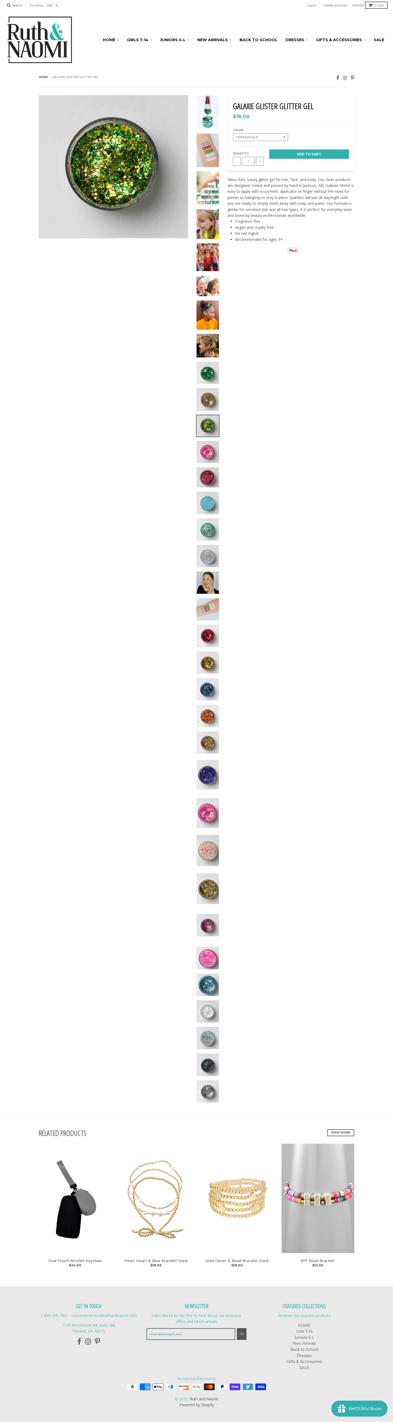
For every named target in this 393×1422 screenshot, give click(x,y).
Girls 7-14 (137, 39)
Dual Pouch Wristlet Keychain (75, 1260)
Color (238, 130)
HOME (109, 39)
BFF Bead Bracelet (318, 1260)
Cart (379, 5)
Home (43, 77)
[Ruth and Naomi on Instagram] (345, 78)
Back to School (259, 39)
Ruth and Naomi (204, 1398)
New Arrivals (212, 39)
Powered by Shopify (196, 1404)
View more (340, 1132)
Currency (36, 5)
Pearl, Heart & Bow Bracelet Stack (156, 1260)
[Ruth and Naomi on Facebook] (337, 78)
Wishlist (358, 5)
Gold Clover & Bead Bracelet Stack (237, 1260)
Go (242, 1334)
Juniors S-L (173, 39)
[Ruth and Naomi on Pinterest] (352, 78)
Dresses (295, 39)
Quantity (241, 153)
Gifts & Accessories (339, 39)
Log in (312, 5)
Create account (335, 5)
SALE (379, 39)
